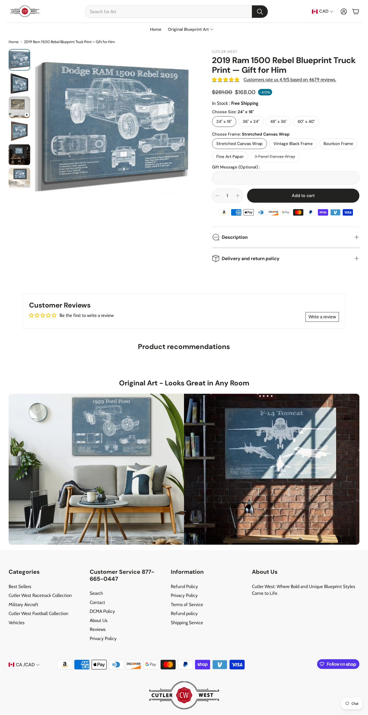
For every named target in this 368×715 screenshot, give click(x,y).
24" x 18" (224, 121)
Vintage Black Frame (293, 143)
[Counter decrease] (217, 196)
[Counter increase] (237, 196)
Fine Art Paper (230, 156)
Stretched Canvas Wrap (239, 143)
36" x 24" (251, 121)
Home (14, 41)
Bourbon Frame (338, 143)
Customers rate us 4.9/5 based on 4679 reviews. (290, 79)
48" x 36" (278, 121)
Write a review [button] (322, 316)
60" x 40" (306, 121)
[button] (176, 11)
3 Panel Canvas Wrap (275, 156)
